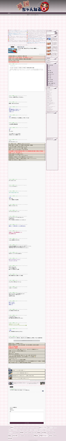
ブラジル (41, 430)
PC (13, 427)
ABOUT (9, 13)
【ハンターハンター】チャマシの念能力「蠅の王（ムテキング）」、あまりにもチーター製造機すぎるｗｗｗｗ (23, 349)
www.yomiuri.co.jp (12, 65)
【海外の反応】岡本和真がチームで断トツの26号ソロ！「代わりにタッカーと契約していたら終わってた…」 (37, 33)
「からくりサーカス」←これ (13, 358)
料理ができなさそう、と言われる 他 (13, 353)
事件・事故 (49, 70)
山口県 (34, 432)
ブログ (49, 68)
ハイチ (31, 430)
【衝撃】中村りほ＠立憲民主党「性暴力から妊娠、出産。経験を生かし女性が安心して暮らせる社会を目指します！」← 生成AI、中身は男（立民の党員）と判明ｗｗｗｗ (37, 38)
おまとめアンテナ (50, 107)
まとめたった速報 (50, 100)
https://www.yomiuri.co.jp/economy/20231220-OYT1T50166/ (18, 66)
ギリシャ (50, 427)
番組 (10, 435)
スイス (10, 430)
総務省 (23, 435)
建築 (39, 432)
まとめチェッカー (50, 92)
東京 (48, 432)
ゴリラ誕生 (10, 35)
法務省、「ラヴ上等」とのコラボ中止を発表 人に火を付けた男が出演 (18, 149)
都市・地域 (49, 77)
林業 (51, 432)
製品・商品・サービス (51, 74)
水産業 (54, 432)
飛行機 (55, 435)
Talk (48, 105)
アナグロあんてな (50, 89)
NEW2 (48, 96)
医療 (22, 432)
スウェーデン (14, 430)
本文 (10, 411)
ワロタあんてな (50, 97)
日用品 (44, 432)
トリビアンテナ (50, 99)
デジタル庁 (23, 430)
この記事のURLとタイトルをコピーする (27, 340)
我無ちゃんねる (50, 98)
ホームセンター (47, 430)
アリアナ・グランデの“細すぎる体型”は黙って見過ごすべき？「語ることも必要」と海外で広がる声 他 (22, 355)
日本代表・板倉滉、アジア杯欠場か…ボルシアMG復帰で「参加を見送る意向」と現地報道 (18, 40)
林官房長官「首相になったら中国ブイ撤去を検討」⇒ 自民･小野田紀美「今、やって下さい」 (21, 57)
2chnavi (49, 91)
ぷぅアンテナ (49, 108)
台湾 (26, 432)
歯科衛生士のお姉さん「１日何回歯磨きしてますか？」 (16, 343)
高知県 (10, 438)
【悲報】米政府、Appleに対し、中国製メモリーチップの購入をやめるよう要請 (36, 42)
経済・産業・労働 (50, 72)
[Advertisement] (33, 22)
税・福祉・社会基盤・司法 (51, 83)
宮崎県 (30, 432)
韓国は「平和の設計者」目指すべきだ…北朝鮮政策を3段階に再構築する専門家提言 (20, 362)
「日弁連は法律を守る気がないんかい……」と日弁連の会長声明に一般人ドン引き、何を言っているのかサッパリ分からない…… (37, 35)
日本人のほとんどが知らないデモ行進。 (14, 60)
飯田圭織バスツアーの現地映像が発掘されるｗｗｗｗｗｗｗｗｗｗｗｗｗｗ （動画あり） (18, 34)
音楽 (51, 435)
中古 (14, 432)
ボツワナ (52, 430)
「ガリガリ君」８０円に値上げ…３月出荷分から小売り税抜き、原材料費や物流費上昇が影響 (21, 67)
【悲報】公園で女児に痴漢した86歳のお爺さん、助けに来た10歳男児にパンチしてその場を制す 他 (22, 356)
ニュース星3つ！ (50, 101)
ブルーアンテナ (50, 90)
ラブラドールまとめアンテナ (51, 106)
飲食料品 (19, 49)
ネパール (27, 430)
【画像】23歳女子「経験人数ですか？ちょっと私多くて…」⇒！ (16, 33)
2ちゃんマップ (49, 93)
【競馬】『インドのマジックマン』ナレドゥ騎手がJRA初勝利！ (17, 359)
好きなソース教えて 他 (11, 38)
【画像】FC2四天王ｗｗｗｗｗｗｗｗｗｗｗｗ (33, 43)
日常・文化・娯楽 (50, 79)
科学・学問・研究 (50, 81)
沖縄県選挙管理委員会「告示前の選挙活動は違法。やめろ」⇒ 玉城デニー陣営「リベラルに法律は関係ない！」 (37, 36)
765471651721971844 (11, 39)
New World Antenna (50, 109)
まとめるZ (49, 104)
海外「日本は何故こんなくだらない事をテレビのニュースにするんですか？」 (36, 34)
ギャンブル (43, 427)
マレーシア (10, 432)
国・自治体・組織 (50, 65)
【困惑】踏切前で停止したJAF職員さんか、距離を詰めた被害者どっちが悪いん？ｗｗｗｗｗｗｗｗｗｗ (22, 158)
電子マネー (44, 435)
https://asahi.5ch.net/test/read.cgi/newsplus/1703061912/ (37, 380)
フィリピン (35, 430)
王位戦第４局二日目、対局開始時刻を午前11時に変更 (33, 41)
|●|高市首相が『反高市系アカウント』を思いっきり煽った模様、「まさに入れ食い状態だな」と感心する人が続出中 (18, 37)
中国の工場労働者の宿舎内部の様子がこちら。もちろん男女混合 (35, 37)
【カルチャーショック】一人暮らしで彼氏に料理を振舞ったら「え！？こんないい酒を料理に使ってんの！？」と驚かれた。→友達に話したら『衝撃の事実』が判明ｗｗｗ (27, 361)
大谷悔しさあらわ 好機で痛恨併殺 (13, 346)
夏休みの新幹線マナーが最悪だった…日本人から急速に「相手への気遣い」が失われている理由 (37, 40)
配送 (36, 435)
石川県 (15, 435)
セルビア (19, 430)
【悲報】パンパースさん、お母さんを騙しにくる (15, 152)
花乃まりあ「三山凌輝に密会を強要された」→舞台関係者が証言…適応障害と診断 (18, 41)
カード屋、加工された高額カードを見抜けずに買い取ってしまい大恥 (18, 146)
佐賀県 (17, 432)
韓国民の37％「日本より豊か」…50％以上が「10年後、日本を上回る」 (36, 39)
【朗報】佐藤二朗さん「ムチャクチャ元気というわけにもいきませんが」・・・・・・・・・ (21, 155)
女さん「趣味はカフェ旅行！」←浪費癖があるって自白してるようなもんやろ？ (17, 36)
